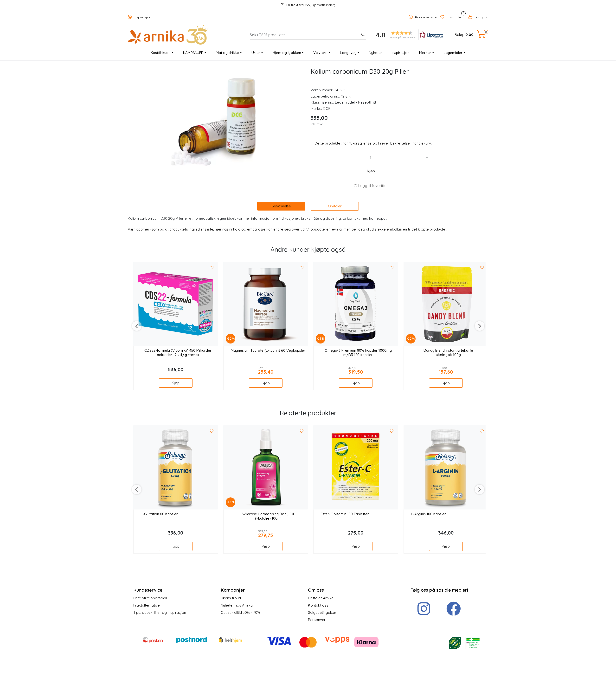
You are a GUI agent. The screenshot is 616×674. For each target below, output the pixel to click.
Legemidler (453, 52)
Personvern (317, 619)
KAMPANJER (193, 52)
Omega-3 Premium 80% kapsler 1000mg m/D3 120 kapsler (358, 352)
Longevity (348, 52)
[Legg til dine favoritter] (211, 268)
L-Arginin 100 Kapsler (428, 514)
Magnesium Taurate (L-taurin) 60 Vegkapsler (268, 350)
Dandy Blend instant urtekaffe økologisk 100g (448, 352)
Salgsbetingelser (322, 612)
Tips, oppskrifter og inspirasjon (159, 612)
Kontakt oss (318, 605)
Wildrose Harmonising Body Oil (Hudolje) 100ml (268, 516)
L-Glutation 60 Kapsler (159, 514)
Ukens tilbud (231, 598)
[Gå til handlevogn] (481, 35)
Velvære (320, 52)
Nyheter (375, 52)
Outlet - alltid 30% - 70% (240, 612)
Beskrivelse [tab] (281, 206)
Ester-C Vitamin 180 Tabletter (345, 514)
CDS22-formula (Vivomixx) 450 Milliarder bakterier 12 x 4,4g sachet (178, 352)
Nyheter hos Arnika (237, 605)
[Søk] (363, 35)
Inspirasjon (142, 17)
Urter (255, 52)
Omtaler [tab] (335, 206)
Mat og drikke (227, 52)
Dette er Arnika (321, 598)
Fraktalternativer (147, 605)
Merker (425, 52)
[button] (408, 34)
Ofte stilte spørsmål (150, 598)
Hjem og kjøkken (287, 52)
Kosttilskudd (161, 52)
